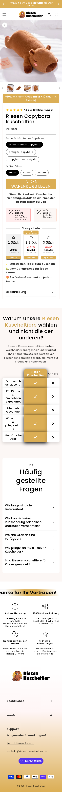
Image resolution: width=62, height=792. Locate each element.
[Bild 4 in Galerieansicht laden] (35, 88)
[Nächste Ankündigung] (58, 4)
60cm (12, 172)
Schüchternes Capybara (24, 144)
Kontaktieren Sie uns (20, 743)
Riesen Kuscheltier (35, 786)
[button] (4, 14)
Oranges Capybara (21, 152)
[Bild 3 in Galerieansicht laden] (27, 88)
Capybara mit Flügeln (23, 159)
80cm (27, 172)
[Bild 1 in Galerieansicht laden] (10, 88)
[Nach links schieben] (3, 88)
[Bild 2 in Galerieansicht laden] (18, 88)
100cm (42, 172)
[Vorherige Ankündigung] (3, 4)
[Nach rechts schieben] (59, 88)
